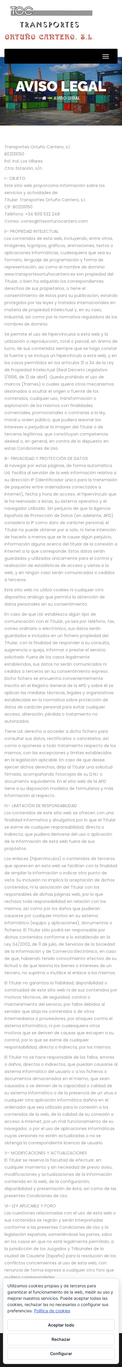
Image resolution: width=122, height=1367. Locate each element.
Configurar (61, 1353)
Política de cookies (52, 1310)
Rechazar (61, 1339)
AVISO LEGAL (67, 98)
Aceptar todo (61, 1324)
